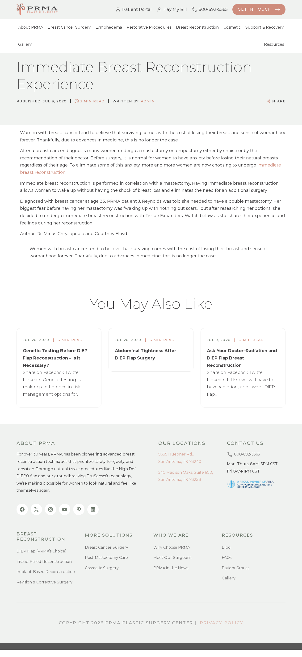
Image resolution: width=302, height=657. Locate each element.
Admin (148, 101)
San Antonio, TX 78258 (179, 479)
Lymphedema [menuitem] (109, 27)
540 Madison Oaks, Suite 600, (185, 472)
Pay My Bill (175, 9)
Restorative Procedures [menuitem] (149, 27)
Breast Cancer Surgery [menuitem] (69, 27)
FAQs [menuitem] (226, 557)
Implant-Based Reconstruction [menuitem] (46, 571)
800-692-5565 (213, 9)
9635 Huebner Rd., (175, 454)
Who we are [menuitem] (171, 535)
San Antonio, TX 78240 (179, 461)
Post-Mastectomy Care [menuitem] (106, 557)
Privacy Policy (221, 623)
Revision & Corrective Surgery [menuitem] (44, 582)
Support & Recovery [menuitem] (264, 27)
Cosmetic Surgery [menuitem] (102, 568)
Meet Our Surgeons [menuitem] (172, 557)
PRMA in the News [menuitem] (170, 568)
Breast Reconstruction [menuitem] (197, 27)
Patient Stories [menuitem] (235, 568)
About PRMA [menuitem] (30, 27)
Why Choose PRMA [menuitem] (171, 547)
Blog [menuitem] (226, 547)
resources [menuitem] (237, 535)
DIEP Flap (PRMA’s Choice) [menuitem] (42, 551)
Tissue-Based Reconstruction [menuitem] (44, 561)
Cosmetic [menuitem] (232, 27)
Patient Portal (137, 9)
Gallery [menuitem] (25, 44)
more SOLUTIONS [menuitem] (109, 535)
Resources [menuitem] (274, 44)
